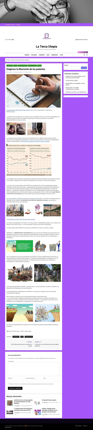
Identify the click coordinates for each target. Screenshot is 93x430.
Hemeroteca (54, 55)
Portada (8, 60)
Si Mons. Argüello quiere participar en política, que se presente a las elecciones (49, 410)
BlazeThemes (8, 427)
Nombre (10, 378)
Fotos (61, 55)
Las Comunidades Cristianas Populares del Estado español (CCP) (24, 198)
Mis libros (34, 55)
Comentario (11, 361)
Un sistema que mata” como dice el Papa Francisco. (21, 219)
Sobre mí (27, 55)
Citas (47, 55)
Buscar (66, 65)
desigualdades (28, 336)
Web (44, 378)
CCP (22, 336)
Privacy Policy (78, 425)
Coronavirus (9, 65)
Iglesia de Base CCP (32, 65)
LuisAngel (10, 72)
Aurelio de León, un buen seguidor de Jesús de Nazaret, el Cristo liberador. (23, 401)
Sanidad (39, 65)
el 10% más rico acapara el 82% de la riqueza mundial (34, 141)
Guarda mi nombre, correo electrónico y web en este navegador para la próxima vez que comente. (31, 384)
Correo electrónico (30, 378)
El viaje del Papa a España (49, 400)
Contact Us (85, 425)
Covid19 (15, 65)
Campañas (41, 55)
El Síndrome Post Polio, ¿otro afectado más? (76, 92)
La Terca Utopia (46, 46)
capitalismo (16, 336)
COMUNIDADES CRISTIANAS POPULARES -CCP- (19, 110)
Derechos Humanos (22, 65)
